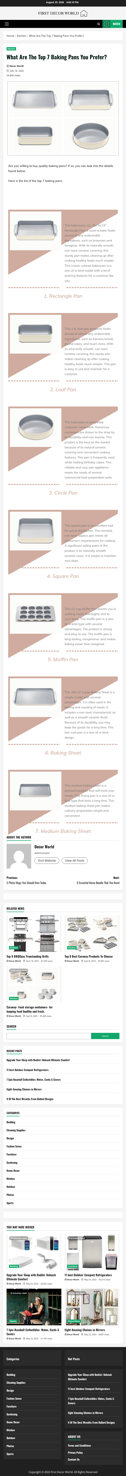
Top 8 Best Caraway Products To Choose (89, 956)
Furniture (12, 1154)
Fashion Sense (14, 1146)
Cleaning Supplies (16, 1130)
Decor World (17, 66)
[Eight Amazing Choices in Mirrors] (92, 1307)
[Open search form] (98, 24)
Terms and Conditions (79, 1445)
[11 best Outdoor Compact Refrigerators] (92, 1252)
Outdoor (11, 1187)
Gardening (12, 1162)
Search (11, 1026)
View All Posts (74, 860)
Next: (98, 880)
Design (10, 1138)
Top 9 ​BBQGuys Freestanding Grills (28, 956)
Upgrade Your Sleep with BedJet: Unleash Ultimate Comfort (38, 1060)
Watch (116, 24)
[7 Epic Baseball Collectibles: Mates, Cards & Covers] (34, 1307)
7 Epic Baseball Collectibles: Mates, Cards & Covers (34, 1079)
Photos (10, 1195)
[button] (6, 24)
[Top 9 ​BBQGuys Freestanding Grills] (34, 933)
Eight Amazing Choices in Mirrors (24, 1089)
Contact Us (74, 1459)
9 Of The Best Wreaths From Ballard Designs (30, 1099)
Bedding (11, 1122)
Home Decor (13, 1171)
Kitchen (11, 48)
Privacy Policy (75, 1452)
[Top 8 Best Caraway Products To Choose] (92, 933)
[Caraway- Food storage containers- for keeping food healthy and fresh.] (34, 984)
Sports (10, 1203)
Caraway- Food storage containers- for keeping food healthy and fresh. (30, 1009)
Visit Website (47, 860)
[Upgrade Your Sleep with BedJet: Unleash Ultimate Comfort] (34, 1252)
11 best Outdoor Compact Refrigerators (28, 1070)
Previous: (26, 880)
